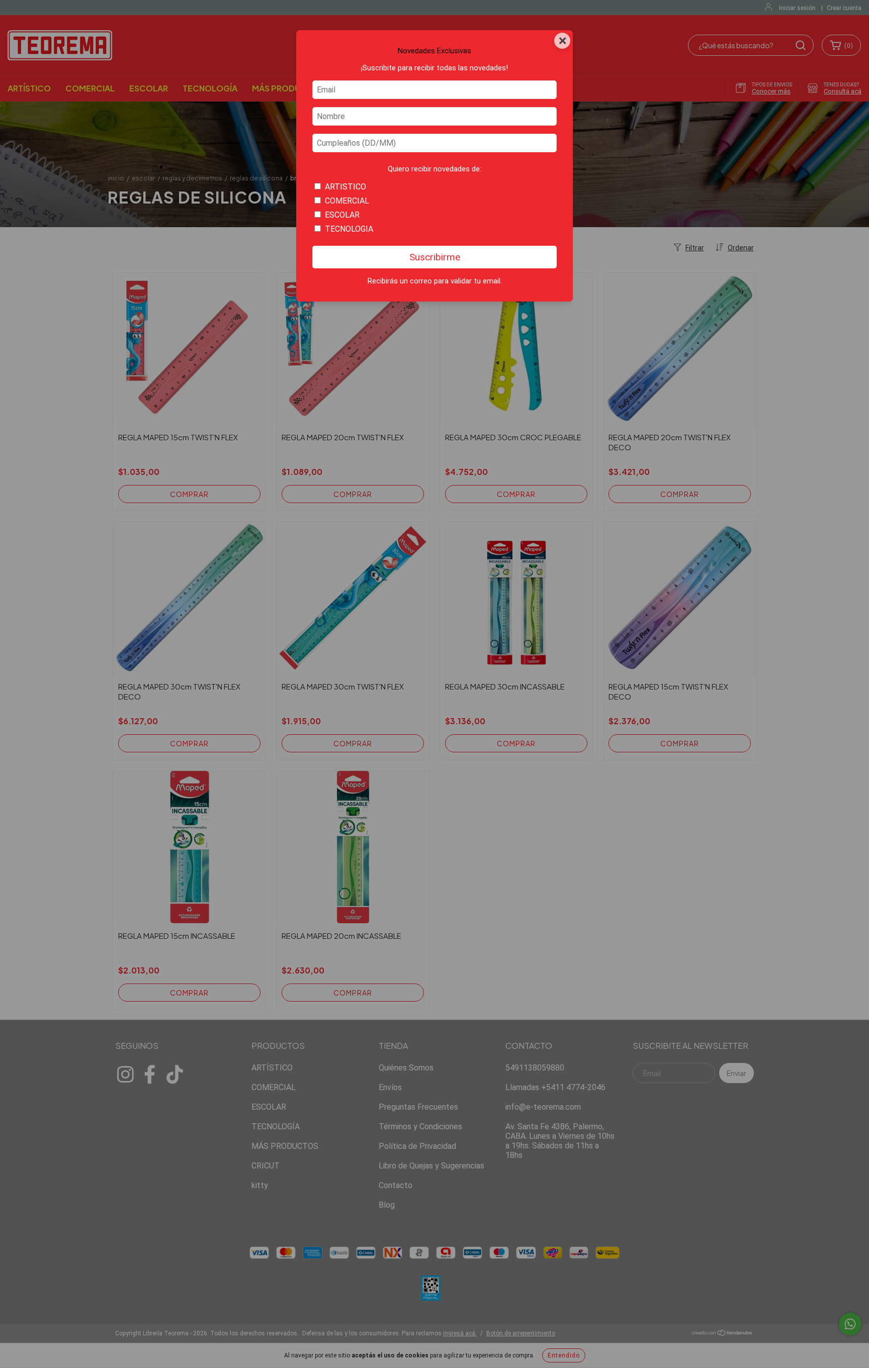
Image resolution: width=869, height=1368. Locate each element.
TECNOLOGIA (349, 229)
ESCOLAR (342, 215)
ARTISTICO (345, 186)
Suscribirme (434, 257)
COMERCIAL (347, 201)
